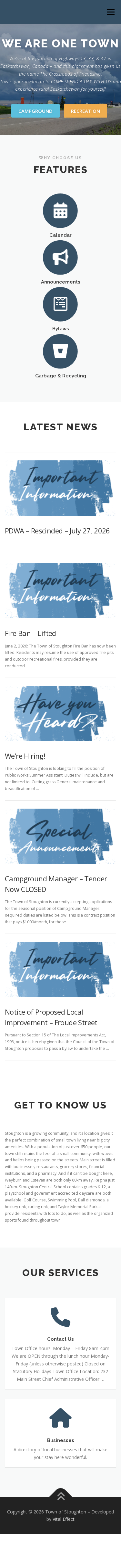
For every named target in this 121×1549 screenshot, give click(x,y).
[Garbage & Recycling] (60, 350)
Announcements (60, 281)
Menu (110, 12)
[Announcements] (60, 257)
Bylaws (60, 328)
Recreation (85, 111)
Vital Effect (64, 1519)
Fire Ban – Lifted (30, 633)
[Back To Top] (60, 1496)
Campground (35, 111)
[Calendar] (60, 210)
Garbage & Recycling (60, 375)
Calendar (60, 235)
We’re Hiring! (25, 756)
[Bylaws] (60, 304)
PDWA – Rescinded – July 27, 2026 (57, 530)
